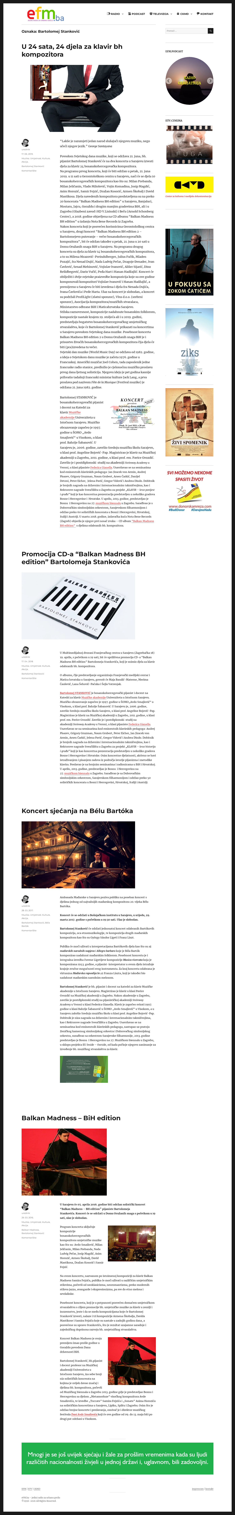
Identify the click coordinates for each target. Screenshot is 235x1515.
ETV (30, 1489)
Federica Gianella (101, 467)
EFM (24, 1489)
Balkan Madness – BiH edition (71, 1118)
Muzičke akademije (93, 697)
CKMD (37, 1489)
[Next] (210, 81)
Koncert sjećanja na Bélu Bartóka (77, 811)
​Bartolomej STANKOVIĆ (75, 693)
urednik (26, 149)
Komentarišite (29, 170)
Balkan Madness (30, 1230)
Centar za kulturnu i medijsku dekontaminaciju (188, 196)
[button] (167, 145)
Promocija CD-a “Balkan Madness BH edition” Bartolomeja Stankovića (83, 558)
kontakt (209, 1489)
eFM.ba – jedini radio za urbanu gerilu (41, 1497)
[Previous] (168, 81)
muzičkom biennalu (108, 503)
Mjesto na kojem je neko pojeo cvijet (189, 80)
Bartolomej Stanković (33, 166)
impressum (198, 1489)
